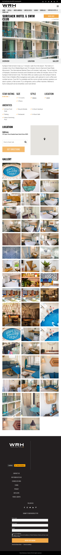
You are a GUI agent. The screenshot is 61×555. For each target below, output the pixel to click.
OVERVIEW (5, 61)
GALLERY (56, 61)
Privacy (16, 489)
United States (28, 10)
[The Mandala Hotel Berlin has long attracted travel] (16, 452)
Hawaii (36, 10)
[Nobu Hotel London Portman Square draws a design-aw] (24, 456)
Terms (16, 485)
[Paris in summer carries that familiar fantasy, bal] (8, 461)
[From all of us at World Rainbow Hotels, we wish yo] (16, 461)
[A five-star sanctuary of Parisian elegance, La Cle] (8, 456)
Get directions (13, 149)
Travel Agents (16, 497)
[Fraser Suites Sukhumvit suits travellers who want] (8, 452)
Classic (34, 98)
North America (18, 10)
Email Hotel (56, 19)
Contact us (16, 473)
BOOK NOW (51, 16)
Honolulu (43, 10)
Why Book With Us (16, 477)
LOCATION (31, 61)
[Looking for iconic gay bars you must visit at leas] (16, 456)
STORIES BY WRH (16, 481)
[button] (44, 139)
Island (48, 98)
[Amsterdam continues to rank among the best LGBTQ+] (24, 452)
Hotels (9, 10)
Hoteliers (16, 493)
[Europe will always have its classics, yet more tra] (24, 461)
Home (3, 10)
